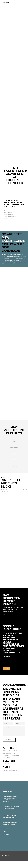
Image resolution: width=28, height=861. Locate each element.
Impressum (6, 834)
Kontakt (5, 831)
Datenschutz (6, 829)
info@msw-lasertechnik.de (10, 770)
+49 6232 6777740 (8, 763)
